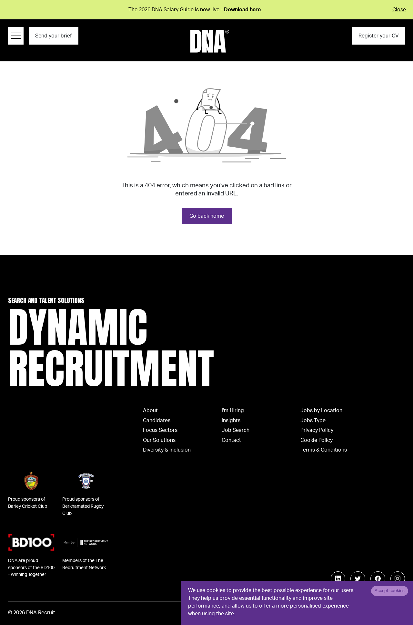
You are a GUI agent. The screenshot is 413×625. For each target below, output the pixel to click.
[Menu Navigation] (16, 36)
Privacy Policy (316, 430)
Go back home (206, 216)
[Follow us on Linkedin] (338, 578)
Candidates (156, 420)
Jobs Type (313, 420)
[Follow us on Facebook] (377, 578)
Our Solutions (159, 440)
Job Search (235, 430)
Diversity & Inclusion (167, 450)
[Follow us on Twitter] (357, 578)
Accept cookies (390, 591)
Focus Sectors (160, 430)
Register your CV (378, 35)
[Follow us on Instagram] (397, 578)
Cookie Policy (316, 440)
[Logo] (209, 41)
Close (399, 9)
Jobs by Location (321, 410)
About (150, 410)
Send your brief (53, 35)
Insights (231, 420)
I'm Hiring (233, 410)
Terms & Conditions (323, 450)
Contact (231, 440)
